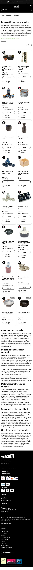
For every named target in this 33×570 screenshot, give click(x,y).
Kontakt (3, 535)
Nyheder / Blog (4, 539)
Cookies (3, 541)
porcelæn (18, 394)
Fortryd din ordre (7, 552)
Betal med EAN (4, 471)
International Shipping (6, 547)
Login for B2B (4, 531)
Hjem (2, 15)
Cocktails (3, 543)
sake (16, 363)
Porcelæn (8, 15)
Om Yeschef (4, 533)
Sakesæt (16, 15)
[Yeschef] (16, 6)
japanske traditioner (7, 435)
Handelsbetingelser (5, 537)
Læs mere (3, 41)
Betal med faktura (5, 473)
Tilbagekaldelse (4, 545)
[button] (30, 6)
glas (9, 402)
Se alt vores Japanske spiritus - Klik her (10, 38)
